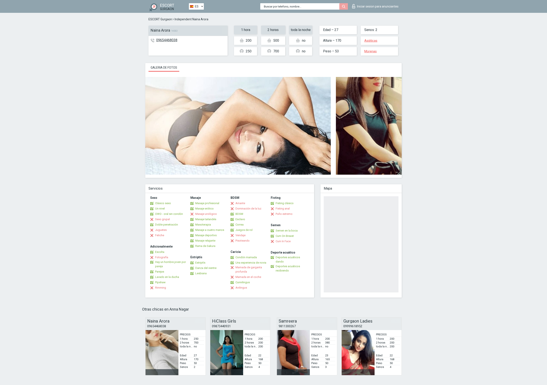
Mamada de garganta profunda (248, 269)
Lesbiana (201, 273)
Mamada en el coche (248, 277)
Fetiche (159, 235)
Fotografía (161, 257)
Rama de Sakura (205, 246)
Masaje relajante (205, 240)
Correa (239, 224)
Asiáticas (370, 41)
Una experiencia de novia (250, 262)
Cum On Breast (285, 235)
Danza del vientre (205, 268)
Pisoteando (242, 240)
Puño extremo (284, 213)
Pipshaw (160, 282)
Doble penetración (166, 224)
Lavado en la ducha (167, 277)
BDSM (239, 213)
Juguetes (161, 230)
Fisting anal (283, 208)
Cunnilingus (242, 282)
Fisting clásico (285, 203)
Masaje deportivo (206, 235)
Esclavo (240, 219)
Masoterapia (203, 224)
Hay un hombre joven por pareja (170, 264)
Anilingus (241, 287)
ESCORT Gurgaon (160, 19)
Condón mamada (246, 257)
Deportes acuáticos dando (288, 259)
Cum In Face (283, 241)
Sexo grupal (162, 219)
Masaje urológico (206, 213)
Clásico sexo (163, 203)
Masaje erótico (204, 208)
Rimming (160, 287)
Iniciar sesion (377, 6)
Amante (240, 203)
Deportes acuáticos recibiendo (288, 268)
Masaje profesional (207, 203)
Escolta (159, 252)
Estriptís (200, 262)
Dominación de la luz (248, 208)
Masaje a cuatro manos (209, 230)
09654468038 (166, 40)
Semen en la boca (287, 230)
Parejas (159, 271)
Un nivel (160, 208)
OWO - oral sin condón (169, 213)
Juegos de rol (244, 230)
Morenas (370, 51)
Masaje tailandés (205, 219)
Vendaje (240, 235)
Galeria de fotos (164, 67)
